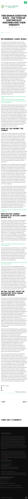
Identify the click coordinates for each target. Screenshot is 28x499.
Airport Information (4, 481)
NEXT (24, 401)
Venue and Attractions (5, 478)
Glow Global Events (11, 483)
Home (2, 32)
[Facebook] (26, 497)
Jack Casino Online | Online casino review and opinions (12, 99)
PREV (3, 401)
